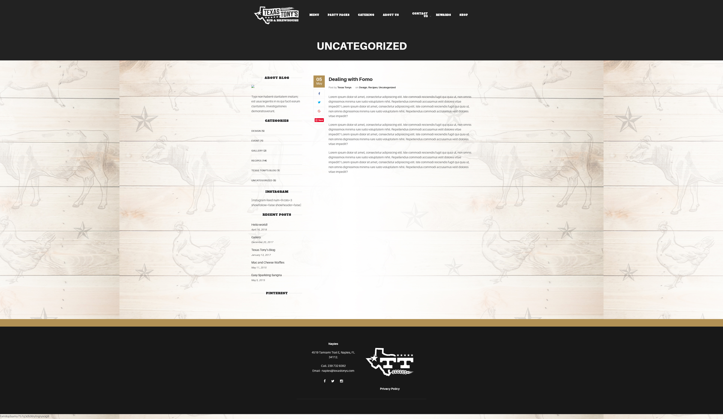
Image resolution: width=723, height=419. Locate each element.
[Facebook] (319, 93)
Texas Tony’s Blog (263, 250)
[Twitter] (319, 102)
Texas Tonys (344, 87)
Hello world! (259, 224)
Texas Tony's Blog (263, 170)
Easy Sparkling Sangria (266, 275)
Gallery (257, 150)
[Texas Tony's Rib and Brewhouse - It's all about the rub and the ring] (276, 15)
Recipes (373, 87)
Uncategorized (387, 87)
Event (255, 140)
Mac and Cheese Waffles (267, 262)
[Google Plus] (319, 111)
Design (363, 87)
